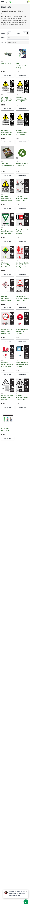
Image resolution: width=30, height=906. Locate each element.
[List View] (24, 33)
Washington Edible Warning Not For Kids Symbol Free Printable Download (22, 267)
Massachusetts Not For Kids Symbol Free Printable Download (6, 333)
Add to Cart (8, 76)
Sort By (3, 42)
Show (2, 37)
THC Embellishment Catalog (21, 66)
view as (19, 33)
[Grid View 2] (27, 33)
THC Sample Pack (7, 64)
